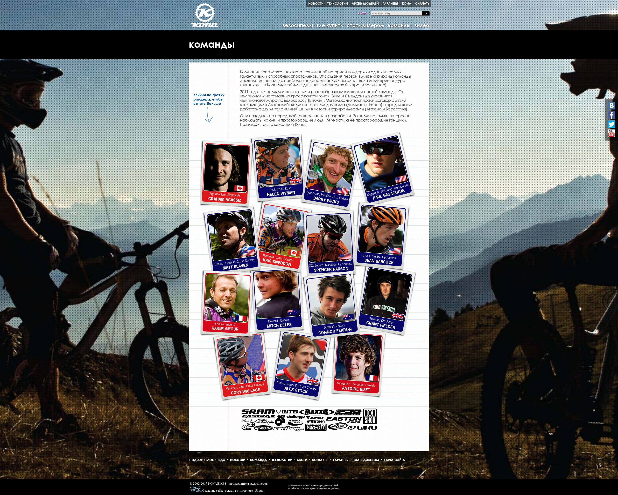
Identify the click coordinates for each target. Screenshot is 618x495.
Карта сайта (394, 460)
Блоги (302, 460)
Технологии (282, 460)
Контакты (320, 460)
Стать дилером (366, 460)
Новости (237, 460)
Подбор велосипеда (207, 460)
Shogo (259, 490)
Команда (258, 460)
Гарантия (341, 460)
